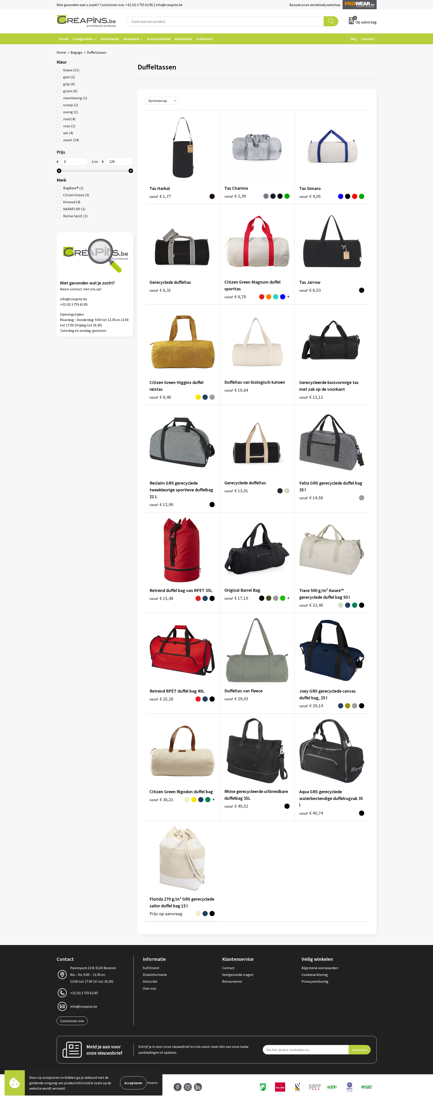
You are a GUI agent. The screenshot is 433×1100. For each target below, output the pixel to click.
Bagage (76, 52)
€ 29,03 (236, 698)
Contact (367, 39)
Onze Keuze (110, 39)
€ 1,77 (160, 196)
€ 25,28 (161, 699)
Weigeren (152, 1082)
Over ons (149, 988)
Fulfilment (205, 39)
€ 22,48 (311, 605)
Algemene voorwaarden (320, 968)
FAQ (353, 39)
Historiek (150, 981)
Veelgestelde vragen (237, 974)
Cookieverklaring (315, 974)
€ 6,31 (160, 290)
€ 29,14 (311, 705)
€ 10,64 (236, 390)
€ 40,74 (311, 813)
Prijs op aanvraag (166, 913)
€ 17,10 (236, 598)
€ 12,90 (161, 504)
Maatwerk (131, 39)
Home (63, 39)
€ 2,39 (235, 196)
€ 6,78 (235, 296)
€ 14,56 (311, 497)
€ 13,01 (236, 490)
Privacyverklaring (315, 981)
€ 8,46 (160, 397)
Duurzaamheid (158, 39)
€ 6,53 (310, 290)
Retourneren (232, 981)
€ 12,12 (311, 397)
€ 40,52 (236, 806)
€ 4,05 (310, 196)
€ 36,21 (161, 799)
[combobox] (225, 21)
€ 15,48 (161, 598)
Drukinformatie (155, 974)
